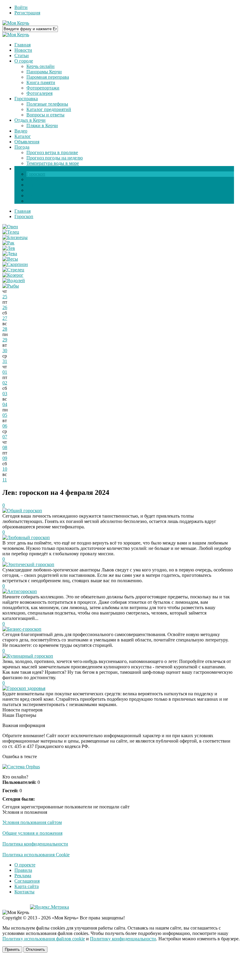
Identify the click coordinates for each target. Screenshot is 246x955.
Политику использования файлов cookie (43, 938)
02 (4, 382)
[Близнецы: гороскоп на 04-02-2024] (15, 237)
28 (4, 328)
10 (4, 469)
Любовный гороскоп (28, 537)
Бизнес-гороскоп (24, 629)
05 (4, 415)
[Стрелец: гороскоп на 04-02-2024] (13, 269)
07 (4, 436)
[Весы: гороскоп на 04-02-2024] (10, 258)
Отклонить (35, 949)
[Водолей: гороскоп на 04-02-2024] (13, 280)
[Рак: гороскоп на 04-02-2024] (8, 242)
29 (4, 339)
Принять (12, 949)
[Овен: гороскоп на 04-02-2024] (10, 226)
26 (4, 307)
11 (4, 479)
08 (4, 447)
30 (4, 350)
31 (4, 361)
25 (4, 296)
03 (4, 393)
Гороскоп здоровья (26, 688)
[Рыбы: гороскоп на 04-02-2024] (10, 285)
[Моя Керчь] (15, 22)
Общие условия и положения (32, 833)
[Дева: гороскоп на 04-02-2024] (9, 253)
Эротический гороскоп (30, 564)
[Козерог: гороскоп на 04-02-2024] (12, 275)
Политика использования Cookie (36, 854)
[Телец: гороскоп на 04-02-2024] (10, 232)
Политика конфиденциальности (35, 843)
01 (4, 372)
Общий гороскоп (24, 510)
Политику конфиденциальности (123, 938)
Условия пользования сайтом (32, 822)
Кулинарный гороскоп (30, 656)
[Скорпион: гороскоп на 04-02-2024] (15, 264)
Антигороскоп (22, 591)
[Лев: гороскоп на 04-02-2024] (8, 248)
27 (4, 318)
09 (4, 458)
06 (4, 425)
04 (4, 404)
